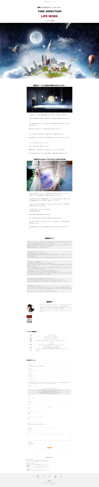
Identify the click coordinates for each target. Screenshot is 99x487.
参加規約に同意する (31, 443)
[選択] (34, 417)
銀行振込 (30, 369)
